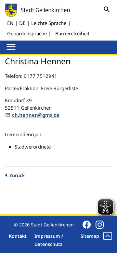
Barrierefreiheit (72, 33)
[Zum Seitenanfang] (107, 236)
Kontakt (18, 236)
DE (22, 23)
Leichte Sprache (48, 23)
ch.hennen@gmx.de (35, 115)
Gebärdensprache (27, 33)
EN (10, 23)
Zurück (17, 175)
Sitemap (90, 236)
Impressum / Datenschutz (48, 240)
